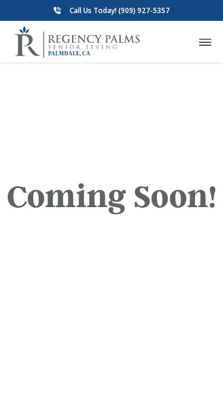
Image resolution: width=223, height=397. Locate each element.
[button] (205, 42)
